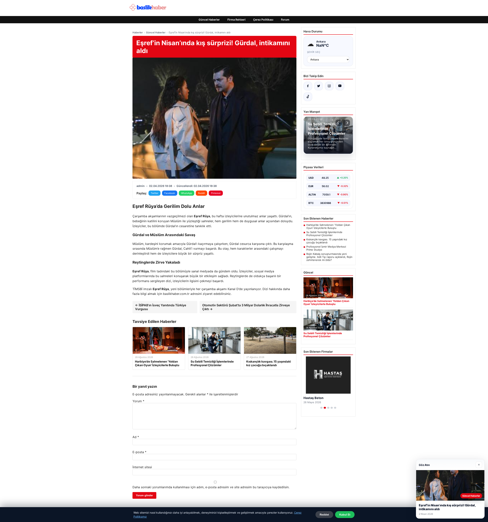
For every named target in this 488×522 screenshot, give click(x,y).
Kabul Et (344, 514)
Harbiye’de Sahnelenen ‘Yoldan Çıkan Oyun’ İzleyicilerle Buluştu (328, 226)
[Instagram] (329, 86)
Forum (285, 19)
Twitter (154, 193)
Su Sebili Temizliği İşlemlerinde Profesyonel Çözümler (324, 234)
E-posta (139, 452)
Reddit (201, 193)
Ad (135, 437)
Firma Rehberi (236, 19)
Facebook (169, 193)
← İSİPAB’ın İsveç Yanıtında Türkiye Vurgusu (160, 307)
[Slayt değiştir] (321, 408)
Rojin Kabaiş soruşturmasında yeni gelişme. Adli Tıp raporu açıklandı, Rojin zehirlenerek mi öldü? (329, 256)
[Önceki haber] (339, 123)
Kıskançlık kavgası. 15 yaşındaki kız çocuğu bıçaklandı (326, 241)
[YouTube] (340, 86)
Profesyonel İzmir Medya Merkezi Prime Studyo (326, 248)
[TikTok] (307, 96)
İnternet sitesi (142, 467)
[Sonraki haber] (347, 123)
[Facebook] (307, 86)
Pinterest (216, 193)
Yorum (138, 401)
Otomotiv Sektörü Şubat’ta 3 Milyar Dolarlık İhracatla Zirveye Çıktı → (246, 307)
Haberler (137, 32)
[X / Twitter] (318, 86)
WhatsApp (186, 193)
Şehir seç (314, 52)
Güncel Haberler (209, 19)
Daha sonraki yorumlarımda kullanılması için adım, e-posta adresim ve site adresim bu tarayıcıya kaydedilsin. (210, 487)
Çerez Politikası (263, 19)
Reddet (324, 514)
